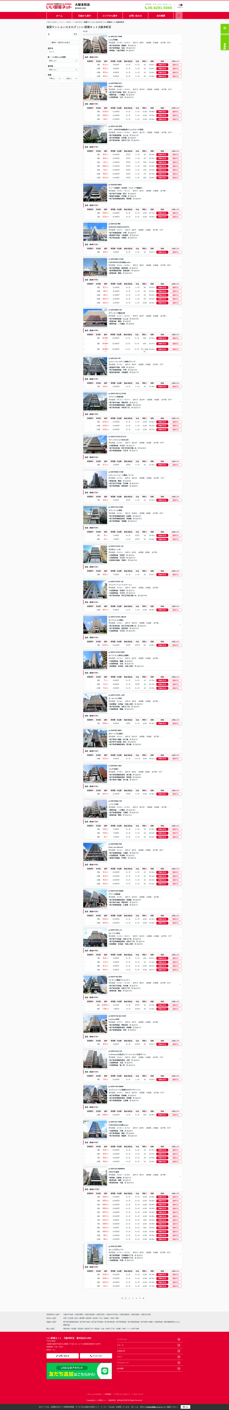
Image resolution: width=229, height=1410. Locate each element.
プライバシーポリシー (122, 1394)
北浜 (123, 48)
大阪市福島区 (124, 1314)
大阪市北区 (113, 36)
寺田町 (122, 555)
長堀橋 (128, 519)
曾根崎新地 (121, 1169)
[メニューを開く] (179, 15)
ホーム (59, 16)
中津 (124, 233)
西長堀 (128, 199)
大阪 (121, 1183)
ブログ (119, 1357)
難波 (119, 273)
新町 (117, 1318)
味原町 (122, 652)
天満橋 (120, 1122)
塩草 (120, 844)
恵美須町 (124, 268)
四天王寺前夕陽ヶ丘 (128, 448)
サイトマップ (138, 1394)
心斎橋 (125, 905)
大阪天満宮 (120, 50)
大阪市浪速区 (114, 83)
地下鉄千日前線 (115, 92)
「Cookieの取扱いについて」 (154, 1407)
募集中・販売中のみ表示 (61, 42)
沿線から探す (84, 16)
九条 (102, 1329)
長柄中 (120, 1246)
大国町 (125, 812)
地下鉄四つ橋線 (115, 739)
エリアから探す (110, 16)
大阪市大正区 (146, 1314)
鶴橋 (121, 661)
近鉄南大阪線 (115, 560)
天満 (121, 1131)
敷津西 (82, 1318)
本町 (124, 1030)
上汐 (120, 930)
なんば (125, 135)
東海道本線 (114, 1183)
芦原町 (123, 858)
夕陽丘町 (123, 617)
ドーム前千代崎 (133, 1329)
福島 (119, 1180)
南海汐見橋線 (115, 196)
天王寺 (122, 445)
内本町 (95, 1318)
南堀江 (120, 184)
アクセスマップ (123, 1363)
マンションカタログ (95, 1394)
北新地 (118, 1178)
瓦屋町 (121, 507)
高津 (120, 126)
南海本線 (113, 273)
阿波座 (96, 1329)
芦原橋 (122, 855)
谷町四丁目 (125, 407)
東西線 (112, 50)
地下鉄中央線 (115, 402)
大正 (121, 97)
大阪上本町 (129, 666)
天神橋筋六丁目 (127, 1255)
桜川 (120, 83)
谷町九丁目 (125, 140)
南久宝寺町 (122, 1016)
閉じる (185, 1407)
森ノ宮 (122, 1065)
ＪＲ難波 (121, 95)
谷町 (112, 1318)
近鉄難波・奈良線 (116, 666)
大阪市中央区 (114, 126)
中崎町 (123, 238)
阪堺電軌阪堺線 (115, 271)
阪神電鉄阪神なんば (172, 1322)
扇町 (123, 1133)
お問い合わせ (135, 16)
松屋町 (128, 405)
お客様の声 (121, 1351)
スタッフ (120, 1345)
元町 (120, 310)
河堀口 (123, 560)
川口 (101, 1318)
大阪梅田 (124, 235)
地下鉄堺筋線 (115, 48)
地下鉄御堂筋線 (115, 135)
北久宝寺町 (122, 393)
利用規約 (108, 1394)
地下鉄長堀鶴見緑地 (117, 199)
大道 (121, 546)
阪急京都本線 (115, 372)
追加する (175, 65)
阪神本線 (113, 1180)
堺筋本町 (124, 402)
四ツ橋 (125, 739)
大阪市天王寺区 (115, 436)
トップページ (122, 1339)
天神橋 (120, 36)
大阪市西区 (113, 184)
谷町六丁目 (130, 941)
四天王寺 (123, 436)
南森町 (123, 45)
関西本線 (113, 95)
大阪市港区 (135, 1314)
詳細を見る (162, 65)
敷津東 (89, 1318)
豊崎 (119, 224)
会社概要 (161, 16)
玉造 (121, 664)
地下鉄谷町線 (115, 45)
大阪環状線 (114, 97)
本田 (65, 1318)
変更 (75, 34)
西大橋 (128, 744)
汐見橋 (123, 196)
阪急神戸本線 (115, 235)
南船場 (121, 891)
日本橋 (123, 138)
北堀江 (120, 766)
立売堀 (71, 1318)
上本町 (122, 695)
